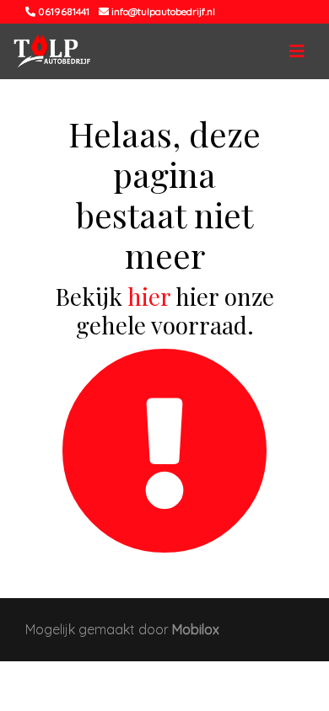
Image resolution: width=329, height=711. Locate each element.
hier (148, 296)
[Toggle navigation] (297, 51)
